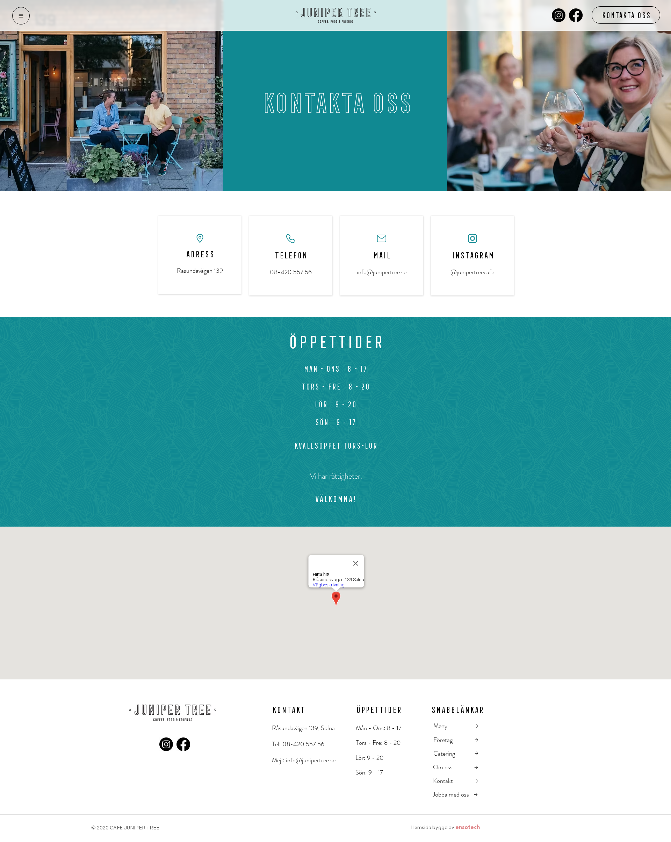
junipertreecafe (475, 272)
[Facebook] (576, 15)
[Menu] (21, 15)
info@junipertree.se (381, 272)
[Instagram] (558, 15)
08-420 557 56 (303, 744)
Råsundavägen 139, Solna (303, 728)
